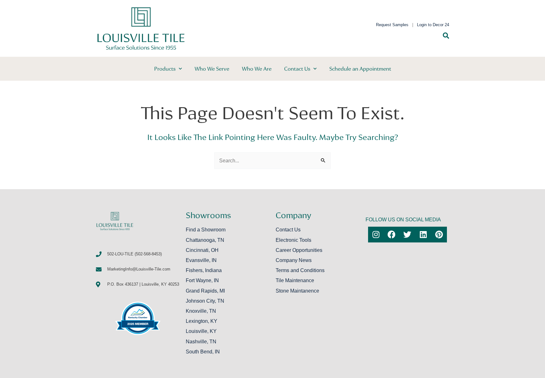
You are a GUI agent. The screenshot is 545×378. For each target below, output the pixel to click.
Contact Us (297, 69)
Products (165, 69)
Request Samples (392, 24)
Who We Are (257, 69)
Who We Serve (212, 69)
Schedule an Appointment (360, 69)
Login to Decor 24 (433, 24)
